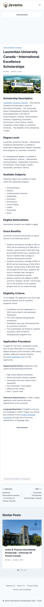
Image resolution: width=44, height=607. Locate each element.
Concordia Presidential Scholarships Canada (33, 493)
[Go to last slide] (5, 544)
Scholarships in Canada (12, 48)
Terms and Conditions (22, 590)
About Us (21, 586)
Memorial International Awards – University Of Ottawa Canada (10, 495)
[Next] (38, 544)
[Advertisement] (22, 30)
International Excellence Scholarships (17, 479)
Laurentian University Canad (15, 103)
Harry (7, 71)
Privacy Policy (32, 586)
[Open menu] (40, 4)
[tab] (17, 570)
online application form (15, 357)
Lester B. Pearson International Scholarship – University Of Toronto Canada (20, 552)
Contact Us (10, 586)
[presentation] (22, 533)
